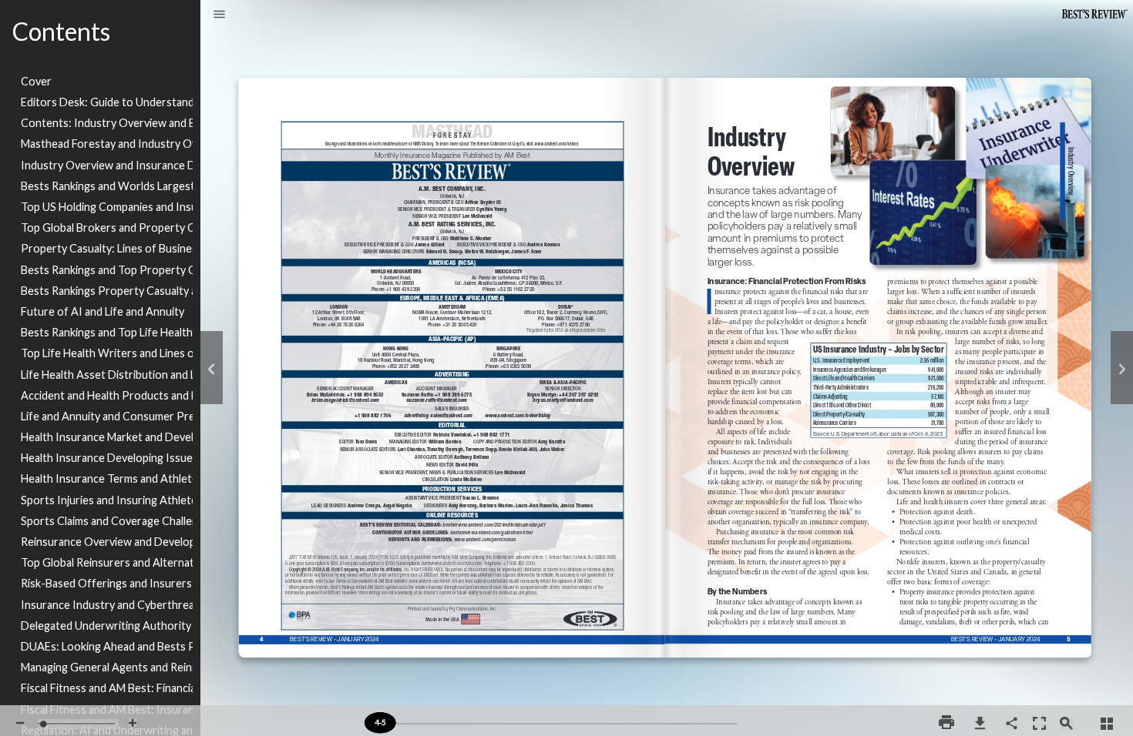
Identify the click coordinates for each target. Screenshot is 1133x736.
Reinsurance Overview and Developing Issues (107, 541)
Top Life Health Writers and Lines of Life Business (107, 353)
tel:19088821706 (373, 423)
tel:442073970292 (579, 401)
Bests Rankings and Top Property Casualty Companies (107, 269)
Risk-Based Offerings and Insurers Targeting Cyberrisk (107, 583)
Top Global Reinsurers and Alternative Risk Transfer (107, 562)
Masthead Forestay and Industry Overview (107, 143)
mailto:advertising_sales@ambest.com (439, 425)
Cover (36, 81)
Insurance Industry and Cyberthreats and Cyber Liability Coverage (107, 604)
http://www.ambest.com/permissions (487, 550)
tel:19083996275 (452, 400)
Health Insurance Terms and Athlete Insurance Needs (107, 478)
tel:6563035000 (515, 374)
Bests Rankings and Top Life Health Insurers (107, 332)
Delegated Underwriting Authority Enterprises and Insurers (107, 625)
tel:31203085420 (459, 332)
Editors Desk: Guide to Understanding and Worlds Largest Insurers (107, 102)
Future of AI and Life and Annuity (102, 311)
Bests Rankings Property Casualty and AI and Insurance (107, 290)
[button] (219, 15)
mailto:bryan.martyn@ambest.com (565, 411)
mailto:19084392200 (404, 301)
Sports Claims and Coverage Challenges (107, 520)
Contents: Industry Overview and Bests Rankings (107, 122)
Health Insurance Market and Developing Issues (107, 436)
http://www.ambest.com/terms (431, 592)
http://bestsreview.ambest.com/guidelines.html (506, 540)
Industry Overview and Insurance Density (107, 165)
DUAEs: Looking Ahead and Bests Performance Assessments (107, 646)
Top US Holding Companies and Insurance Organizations (107, 206)
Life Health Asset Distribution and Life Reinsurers (107, 374)
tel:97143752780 (573, 331)
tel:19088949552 (364, 402)
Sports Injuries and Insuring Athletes (107, 500)
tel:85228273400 (403, 374)
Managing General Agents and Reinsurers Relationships (107, 667)
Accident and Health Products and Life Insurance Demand (107, 395)
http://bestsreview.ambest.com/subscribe (449, 576)
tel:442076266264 (346, 331)
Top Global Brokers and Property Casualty (107, 227)
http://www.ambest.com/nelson (559, 156)
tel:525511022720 (515, 296)
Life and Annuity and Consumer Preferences (107, 416)
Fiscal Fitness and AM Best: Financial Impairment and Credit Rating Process (107, 687)
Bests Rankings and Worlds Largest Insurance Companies (107, 185)
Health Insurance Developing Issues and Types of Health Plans (107, 457)
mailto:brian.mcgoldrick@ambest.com (347, 411)
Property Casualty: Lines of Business (107, 248)
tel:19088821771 (491, 441)
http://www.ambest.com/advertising (519, 422)
